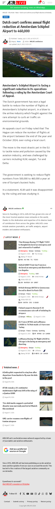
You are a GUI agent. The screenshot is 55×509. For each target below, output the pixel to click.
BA (21, 302)
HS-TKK (26, 260)
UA (32, 282)
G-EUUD (36, 302)
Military (29, 317)
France (28, 294)
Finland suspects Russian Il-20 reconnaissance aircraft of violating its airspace (35, 310)
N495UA (27, 282)
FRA (21, 260)
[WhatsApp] (43, 494)
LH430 (45, 353)
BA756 (25, 302)
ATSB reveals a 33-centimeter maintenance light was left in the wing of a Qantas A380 (20, 391)
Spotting (42, 331)
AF (35, 334)
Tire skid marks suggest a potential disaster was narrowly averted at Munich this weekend (20, 406)
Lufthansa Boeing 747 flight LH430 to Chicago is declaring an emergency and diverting (35, 341)
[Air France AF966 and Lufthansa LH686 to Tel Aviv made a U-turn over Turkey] (10, 325)
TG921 (36, 260)
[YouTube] (28, 494)
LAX (21, 282)
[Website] (51, 208)
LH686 (48, 334)
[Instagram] (35, 494)
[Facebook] (20, 494)
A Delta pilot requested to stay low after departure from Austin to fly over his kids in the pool (20, 375)
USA (37, 274)
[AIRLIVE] (16, 3)
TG (31, 260)
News (6, 17)
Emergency (24, 251)
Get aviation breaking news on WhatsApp (27, 7)
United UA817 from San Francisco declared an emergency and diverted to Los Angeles (35, 267)
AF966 (39, 334)
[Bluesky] (50, 494)
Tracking (44, 251)
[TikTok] (39, 494)
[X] (24, 494)
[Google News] (32, 494)
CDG (30, 302)
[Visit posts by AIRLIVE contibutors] (5, 41)
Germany (37, 251)
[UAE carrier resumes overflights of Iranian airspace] (46, 421)
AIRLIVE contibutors (36, 41)
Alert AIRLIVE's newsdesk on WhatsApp (16, 484)
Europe (31, 251)
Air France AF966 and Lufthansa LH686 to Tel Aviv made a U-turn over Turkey (34, 324)
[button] (5, 3)
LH (44, 334)
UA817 (36, 282)
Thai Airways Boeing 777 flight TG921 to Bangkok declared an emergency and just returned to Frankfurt (35, 245)
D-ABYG (36, 353)
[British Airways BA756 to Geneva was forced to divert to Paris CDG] (10, 290)
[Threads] (46, 494)
